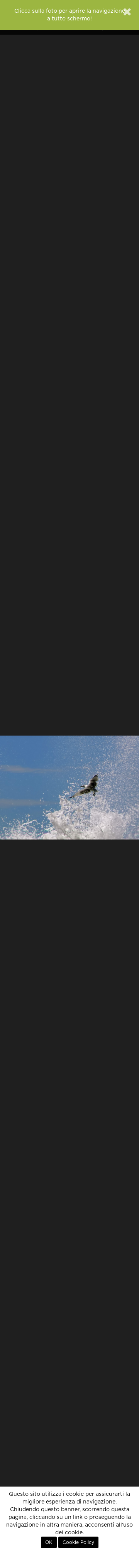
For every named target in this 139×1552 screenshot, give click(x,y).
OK (49, 1542)
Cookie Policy (78, 1542)
